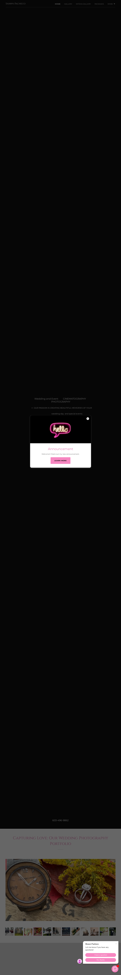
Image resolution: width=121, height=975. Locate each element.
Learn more (60, 461)
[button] (115, 969)
